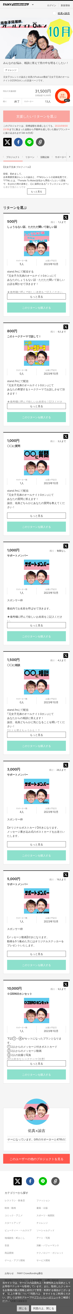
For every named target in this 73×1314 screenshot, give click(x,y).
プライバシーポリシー (46, 1297)
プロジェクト (13, 157)
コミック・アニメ (14, 1215)
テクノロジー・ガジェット (49, 1252)
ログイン (51, 5)
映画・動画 (10, 1207)
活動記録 (44, 157)
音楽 (7, 1245)
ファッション (43, 1200)
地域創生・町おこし (15, 1237)
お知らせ (9, 1273)
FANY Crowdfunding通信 (30, 1273)
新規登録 (65, 5)
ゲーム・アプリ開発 (15, 1260)
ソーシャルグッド (45, 1230)
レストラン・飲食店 (15, 1200)
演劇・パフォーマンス (47, 1245)
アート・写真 (43, 1237)
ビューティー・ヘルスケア (18, 1230)
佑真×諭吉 (64, 13)
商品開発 (9, 1252)
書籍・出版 (42, 1207)
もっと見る (36, 191)
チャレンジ (10, 70)
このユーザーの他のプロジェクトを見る (36, 1158)
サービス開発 (43, 1260)
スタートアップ (12, 1222)
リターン (29, 157)
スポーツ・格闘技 (45, 1215)
